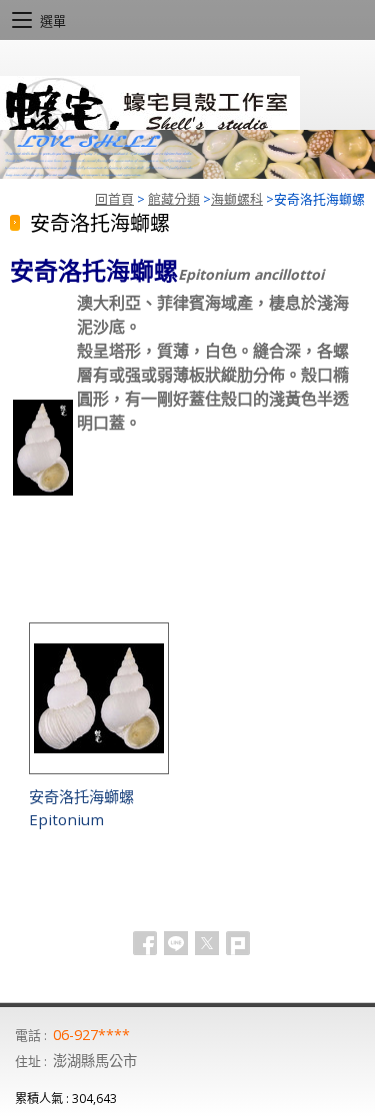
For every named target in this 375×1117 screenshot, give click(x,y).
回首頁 (114, 199)
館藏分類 (174, 199)
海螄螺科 (237, 199)
